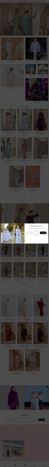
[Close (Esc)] (47, 1)
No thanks (37, 235)
